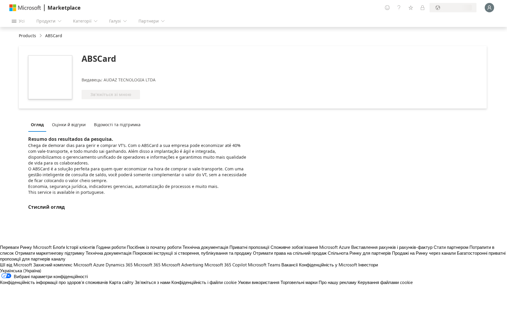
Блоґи (59, 247)
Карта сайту (121, 282)
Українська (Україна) (20, 270)
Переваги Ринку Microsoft (26, 247)
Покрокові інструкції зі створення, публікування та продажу (192, 253)
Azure (98, 265)
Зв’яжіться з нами (152, 282)
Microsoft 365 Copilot (226, 265)
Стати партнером (451, 247)
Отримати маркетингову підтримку (49, 253)
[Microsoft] (25, 7)
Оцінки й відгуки (69, 124)
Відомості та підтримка (117, 124)
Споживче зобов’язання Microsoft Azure (311, 247)
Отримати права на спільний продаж (290, 253)
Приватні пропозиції (249, 247)
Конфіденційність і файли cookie (204, 282)
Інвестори (368, 265)
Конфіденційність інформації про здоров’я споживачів (54, 282)
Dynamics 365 (119, 265)
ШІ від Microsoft (16, 265)
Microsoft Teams (264, 265)
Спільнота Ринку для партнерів (359, 253)
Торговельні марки (298, 282)
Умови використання (258, 282)
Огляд (37, 124)
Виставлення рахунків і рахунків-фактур (391, 247)
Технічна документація (205, 247)
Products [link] (27, 35)
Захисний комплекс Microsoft (62, 265)
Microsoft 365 (147, 265)
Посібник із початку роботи (154, 247)
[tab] (38, 124)
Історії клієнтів (80, 247)
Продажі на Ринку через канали (424, 253)
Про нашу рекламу (337, 282)
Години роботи (111, 247)
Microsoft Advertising (182, 265)
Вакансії (289, 265)
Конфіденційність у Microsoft (328, 265)
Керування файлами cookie (385, 282)
